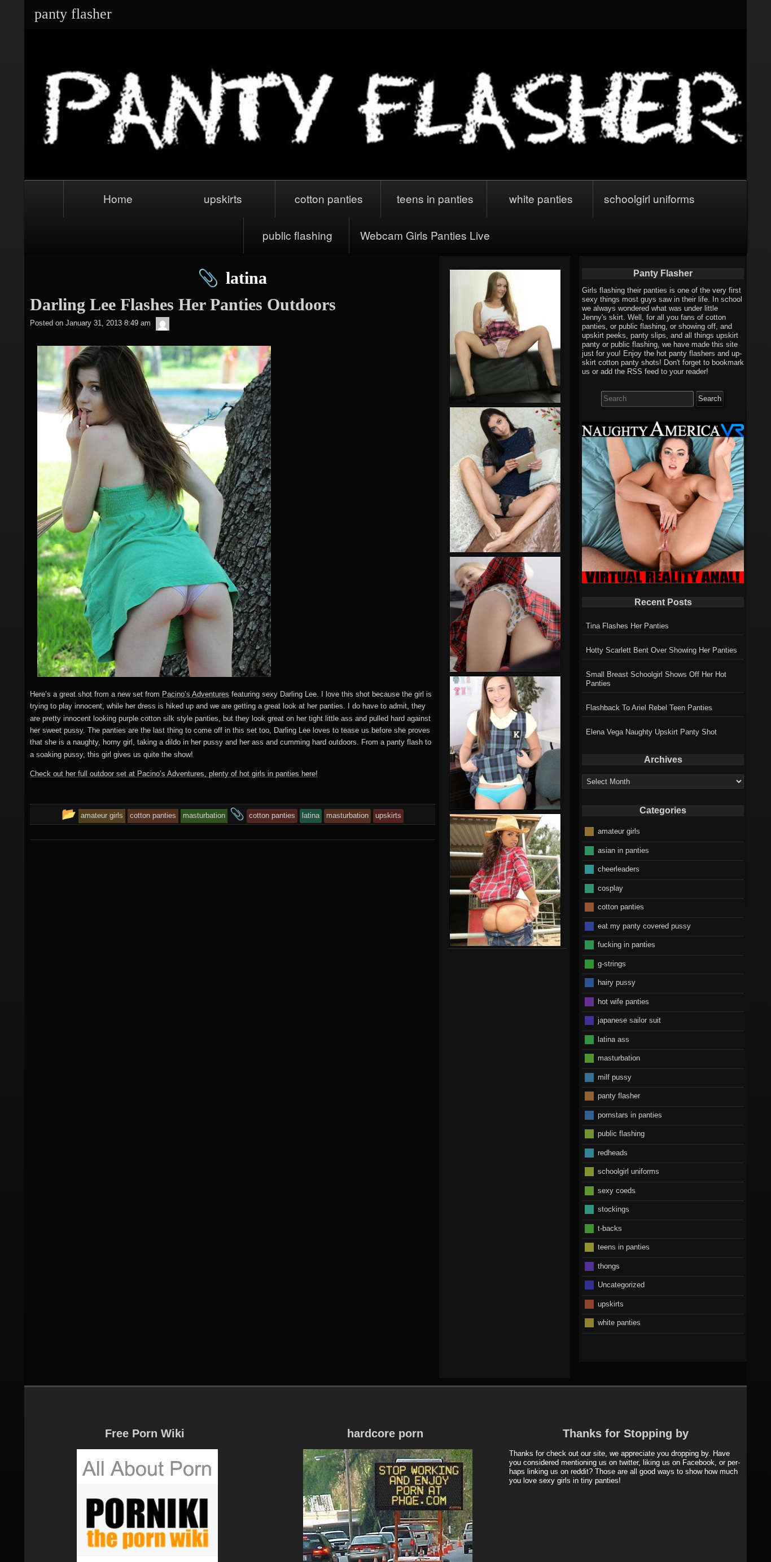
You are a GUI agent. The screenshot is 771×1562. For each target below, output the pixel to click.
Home (118, 198)
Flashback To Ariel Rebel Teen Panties (649, 707)
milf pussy (615, 1076)
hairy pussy (617, 982)
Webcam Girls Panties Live (425, 235)
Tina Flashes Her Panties (627, 626)
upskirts (223, 198)
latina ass (613, 1039)
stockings (613, 1209)
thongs (609, 1265)
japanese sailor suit (629, 1020)
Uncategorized (621, 1285)
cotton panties (329, 198)
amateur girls (619, 831)
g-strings (612, 963)
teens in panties (435, 198)
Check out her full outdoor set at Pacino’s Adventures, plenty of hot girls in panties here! (174, 773)
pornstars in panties (630, 1114)
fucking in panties (626, 944)
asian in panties (623, 850)
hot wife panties (623, 1001)
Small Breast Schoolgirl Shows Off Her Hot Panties (656, 679)
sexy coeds (617, 1190)
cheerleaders (618, 869)
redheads (613, 1152)
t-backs (610, 1228)
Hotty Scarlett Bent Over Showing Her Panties (661, 650)
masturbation (619, 1058)
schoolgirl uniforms (649, 198)
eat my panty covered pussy (644, 925)
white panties (541, 198)
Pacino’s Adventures (195, 694)
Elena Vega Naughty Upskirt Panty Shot (651, 732)
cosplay (610, 887)
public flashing (297, 235)
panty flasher (619, 1096)
